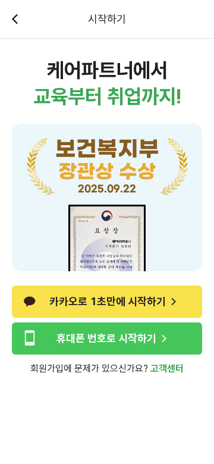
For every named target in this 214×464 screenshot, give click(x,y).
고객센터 (167, 368)
